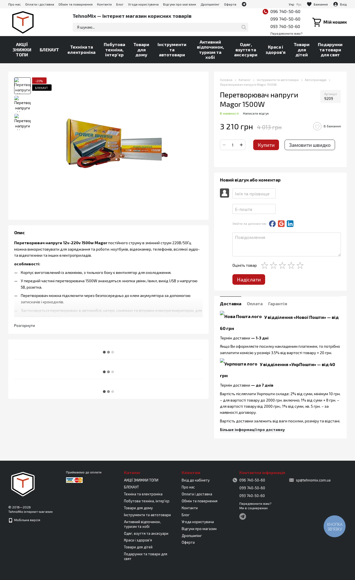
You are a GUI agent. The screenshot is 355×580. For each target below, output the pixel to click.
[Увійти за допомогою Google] (281, 223)
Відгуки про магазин (179, 4)
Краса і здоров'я (275, 49)
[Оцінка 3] (283, 265)
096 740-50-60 (285, 11)
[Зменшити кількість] (224, 145)
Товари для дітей (302, 49)
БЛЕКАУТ (49, 49)
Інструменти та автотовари (172, 49)
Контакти (104, 4)
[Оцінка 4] (292, 265)
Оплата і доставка (39, 4)
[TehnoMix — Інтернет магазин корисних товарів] (23, 483)
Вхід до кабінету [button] (196, 480)
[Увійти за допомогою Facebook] (272, 223)
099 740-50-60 (285, 18)
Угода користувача (143, 4)
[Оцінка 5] (301, 265)
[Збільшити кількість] (241, 145)
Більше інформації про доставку (252, 429)
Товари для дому (141, 49)
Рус (298, 4)
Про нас (14, 4)
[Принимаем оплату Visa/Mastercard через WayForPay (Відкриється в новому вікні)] (74, 479)
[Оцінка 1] (265, 265)
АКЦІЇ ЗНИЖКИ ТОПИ (21, 49)
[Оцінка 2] (274, 265)
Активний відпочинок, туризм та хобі (210, 49)
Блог (120, 4)
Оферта (230, 4)
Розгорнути (24, 325)
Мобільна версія (26, 520)
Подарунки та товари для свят (330, 49)
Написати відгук (256, 113)
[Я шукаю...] (243, 27)
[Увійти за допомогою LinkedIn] (290, 223)
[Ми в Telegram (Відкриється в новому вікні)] (244, 4)
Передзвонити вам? (286, 33)
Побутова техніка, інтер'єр (114, 49)
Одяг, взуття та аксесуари (245, 49)
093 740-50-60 (285, 26)
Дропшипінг (210, 4)
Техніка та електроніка (81, 49)
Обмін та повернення (76, 4)
